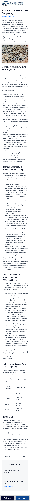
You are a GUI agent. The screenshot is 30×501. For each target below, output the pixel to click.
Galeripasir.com (6, 5)
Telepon (7, 498)
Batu (5, 475)
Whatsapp (22, 498)
